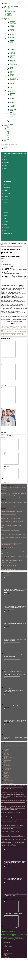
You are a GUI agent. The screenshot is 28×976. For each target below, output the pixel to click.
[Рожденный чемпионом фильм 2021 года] (11, 464)
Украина (12, 102)
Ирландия (12, 53)
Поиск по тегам (8, 946)
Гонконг (12, 41)
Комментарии (7, 575)
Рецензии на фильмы (8, 239)
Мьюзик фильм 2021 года (9, 360)
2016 (8, 137)
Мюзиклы (6, 196)
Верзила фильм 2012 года (10, 451)
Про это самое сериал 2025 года (12, 927)
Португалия (13, 84)
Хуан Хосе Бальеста (22, 329)
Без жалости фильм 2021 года (10, 569)
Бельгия (12, 29)
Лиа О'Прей (13, 327)
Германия (12, 40)
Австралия (12, 21)
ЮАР (11, 121)
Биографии (6, 162)
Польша (12, 83)
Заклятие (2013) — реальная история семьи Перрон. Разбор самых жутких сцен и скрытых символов (15, 690)
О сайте (6, 945)
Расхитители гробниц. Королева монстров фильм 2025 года (11, 543)
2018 (8, 135)
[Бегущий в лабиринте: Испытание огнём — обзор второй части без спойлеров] (12, 622)
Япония (12, 124)
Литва (11, 68)
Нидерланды (13, 78)
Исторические (7, 187)
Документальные (7, 181)
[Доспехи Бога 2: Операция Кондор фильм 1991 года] (11, 478)
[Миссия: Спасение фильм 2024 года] (8, 380)
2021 (8, 131)
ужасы (7, 845)
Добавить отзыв (5, 434)
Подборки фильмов (8, 233)
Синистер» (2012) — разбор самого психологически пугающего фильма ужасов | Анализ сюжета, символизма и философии (15, 673)
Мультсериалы (7, 142)
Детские (5, 178)
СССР (11, 94)
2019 (8, 133)
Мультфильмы (7, 193)
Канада (11, 61)
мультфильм (8, 844)
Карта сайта (7, 942)
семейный (22, 844)
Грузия (11, 44)
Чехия (11, 110)
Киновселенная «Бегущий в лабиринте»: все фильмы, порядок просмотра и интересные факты (15, 591)
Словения (12, 93)
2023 (8, 128)
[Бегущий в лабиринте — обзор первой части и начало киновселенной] (12, 637)
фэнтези (14, 845)
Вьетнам (12, 37)
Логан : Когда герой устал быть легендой (14, 705)
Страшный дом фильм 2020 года (11, 511)
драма (19, 326)
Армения (12, 26)
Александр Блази (7, 326)
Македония (12, 71)
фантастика (10, 845)
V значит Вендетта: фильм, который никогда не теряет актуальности (15, 655)
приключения (15, 844)
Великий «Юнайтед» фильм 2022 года (13, 534)
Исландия (12, 55)
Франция (12, 106)
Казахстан (12, 60)
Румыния (12, 89)
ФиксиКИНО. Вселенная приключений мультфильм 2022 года (13, 494)
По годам (6, 125)
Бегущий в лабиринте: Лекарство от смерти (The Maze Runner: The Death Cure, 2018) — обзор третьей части (15, 608)
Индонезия (12, 52)
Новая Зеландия (14, 79)
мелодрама (3, 844)
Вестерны (6, 168)
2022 (8, 129)
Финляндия (12, 105)
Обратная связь (7, 943)
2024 (8, 127)
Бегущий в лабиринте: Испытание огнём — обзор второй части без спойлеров (15, 624)
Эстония (12, 118)
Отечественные (7, 205)
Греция (11, 42)
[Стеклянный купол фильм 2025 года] (11, 912)
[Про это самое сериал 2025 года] (11, 926)
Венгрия (12, 36)
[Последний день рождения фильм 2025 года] (8, 425)
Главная (3, 243)
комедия (17, 842)
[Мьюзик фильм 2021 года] (8, 357)
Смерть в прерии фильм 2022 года (12, 405)
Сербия (11, 91)
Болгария (12, 30)
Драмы (5, 184)
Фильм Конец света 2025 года (10, 518)
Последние (6, 572)
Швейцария (13, 114)
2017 (8, 136)
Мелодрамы (6, 199)
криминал (7, 327)
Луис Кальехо (20, 327)
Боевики (5, 165)
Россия (11, 87)
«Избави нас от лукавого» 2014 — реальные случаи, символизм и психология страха (15, 721)
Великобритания (14, 34)
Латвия (11, 67)
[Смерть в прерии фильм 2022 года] (8, 402)
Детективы (6, 174)
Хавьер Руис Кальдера (11, 329)
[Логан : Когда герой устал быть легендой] (12, 704)
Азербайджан (13, 23)
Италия (11, 57)
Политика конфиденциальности (12, 947)
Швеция (12, 116)
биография (15, 326)
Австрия (12, 22)
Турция (11, 99)
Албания (12, 25)
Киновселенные (7, 236)
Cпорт (5, 218)
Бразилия (12, 31)
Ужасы (5, 224)
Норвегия (12, 80)
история (3, 327)
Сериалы (5, 215)
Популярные (7, 573)
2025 (7, 839)
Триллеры (6, 221)
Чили (11, 112)
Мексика (12, 72)
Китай (11, 63)
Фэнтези (5, 230)
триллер (3, 845)
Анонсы (5, 140)
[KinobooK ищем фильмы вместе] (9, 144)
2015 (8, 139)
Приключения (7, 208)
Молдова (12, 74)
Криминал (6, 202)
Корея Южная (13, 64)
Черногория (13, 109)
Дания (11, 46)
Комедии (6, 190)
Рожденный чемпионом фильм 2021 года (14, 465)
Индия (11, 50)
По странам (6, 18)
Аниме (5, 159)
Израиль (12, 49)
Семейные (6, 212)
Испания (12, 56)
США (11, 95)
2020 (8, 132)
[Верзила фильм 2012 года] (11, 449)
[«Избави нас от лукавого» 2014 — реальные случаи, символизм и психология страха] (12, 718)
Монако (12, 75)
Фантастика (6, 227)
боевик (5, 842)
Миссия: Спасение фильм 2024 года (12, 383)
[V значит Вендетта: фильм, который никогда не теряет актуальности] (12, 653)
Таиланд (12, 98)
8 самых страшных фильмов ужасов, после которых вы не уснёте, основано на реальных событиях (15, 737)
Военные (6, 171)
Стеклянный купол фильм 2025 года (12, 836)
